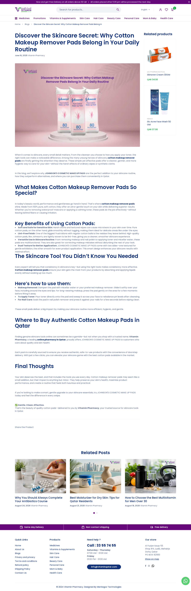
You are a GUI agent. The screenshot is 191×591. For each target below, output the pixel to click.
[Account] (160, 9)
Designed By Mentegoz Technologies (102, 586)
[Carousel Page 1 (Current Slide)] (94, 513)
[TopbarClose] (189, 2)
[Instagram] (149, 566)
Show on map (152, 559)
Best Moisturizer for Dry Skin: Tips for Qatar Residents (95, 499)
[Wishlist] (166, 9)
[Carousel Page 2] (96, 512)
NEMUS (150, 119)
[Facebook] (145, 566)
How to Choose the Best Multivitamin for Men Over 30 (150, 499)
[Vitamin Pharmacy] (23, 9)
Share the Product (24, 427)
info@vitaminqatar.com (104, 566)
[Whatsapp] (153, 566)
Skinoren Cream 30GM (158, 74)
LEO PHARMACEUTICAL (156, 72)
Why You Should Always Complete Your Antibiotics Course (38, 499)
